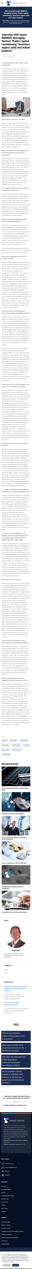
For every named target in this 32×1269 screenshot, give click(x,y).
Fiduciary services (6, 1225)
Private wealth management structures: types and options (14, 838)
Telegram (7, 1175)
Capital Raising (5, 1244)
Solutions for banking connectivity (13, 813)
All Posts (16, 1102)
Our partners (4, 1202)
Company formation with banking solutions (12, 1231)
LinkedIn (7, 1171)
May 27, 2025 (5, 55)
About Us (3, 1186)
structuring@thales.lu (11, 1167)
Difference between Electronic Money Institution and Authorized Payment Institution (15, 988)
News (7, 20)
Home (3, 20)
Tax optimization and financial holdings (14, 912)
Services (3, 1192)
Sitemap (3, 1211)
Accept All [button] (15, 1265)
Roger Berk (12, 57)
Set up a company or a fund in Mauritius (14, 863)
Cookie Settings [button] (7, 1265)
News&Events (4, 1199)
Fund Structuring (5, 1222)
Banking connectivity (6, 1234)
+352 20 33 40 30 (9, 1163)
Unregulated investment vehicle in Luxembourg (12, 887)
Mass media (4, 1208)
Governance (4, 1241)
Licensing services (6, 1228)
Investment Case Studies (7, 1195)
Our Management (5, 1189)
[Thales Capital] (16, 3)
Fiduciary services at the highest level (15, 1105)
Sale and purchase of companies (9, 1237)
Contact (3, 1205)
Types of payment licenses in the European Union (15, 789)
